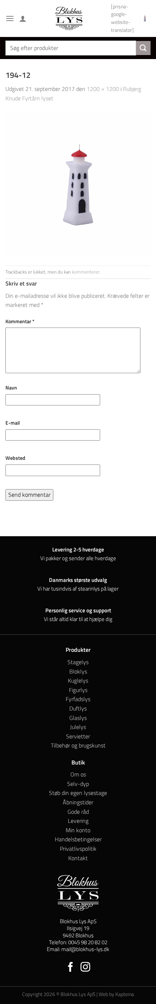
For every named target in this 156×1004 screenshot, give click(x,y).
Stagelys (78, 662)
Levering (78, 820)
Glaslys (78, 717)
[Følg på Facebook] (70, 967)
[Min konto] (22, 18)
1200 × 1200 (103, 88)
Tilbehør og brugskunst (78, 745)
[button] (9, 18)
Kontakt (78, 858)
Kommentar (19, 321)
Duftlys (78, 708)
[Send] (143, 48)
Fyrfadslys (78, 699)
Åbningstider (78, 802)
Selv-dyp (78, 783)
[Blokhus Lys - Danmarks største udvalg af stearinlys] (69, 18)
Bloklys (78, 671)
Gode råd (78, 811)
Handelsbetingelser (78, 839)
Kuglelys (78, 680)
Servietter (78, 736)
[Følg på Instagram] (85, 967)
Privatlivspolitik (78, 848)
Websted (15, 458)
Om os (78, 774)
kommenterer (85, 271)
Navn (11, 388)
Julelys (78, 726)
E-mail (12, 423)
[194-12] (78, 183)
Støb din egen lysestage (78, 792)
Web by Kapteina (116, 994)
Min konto (78, 830)
